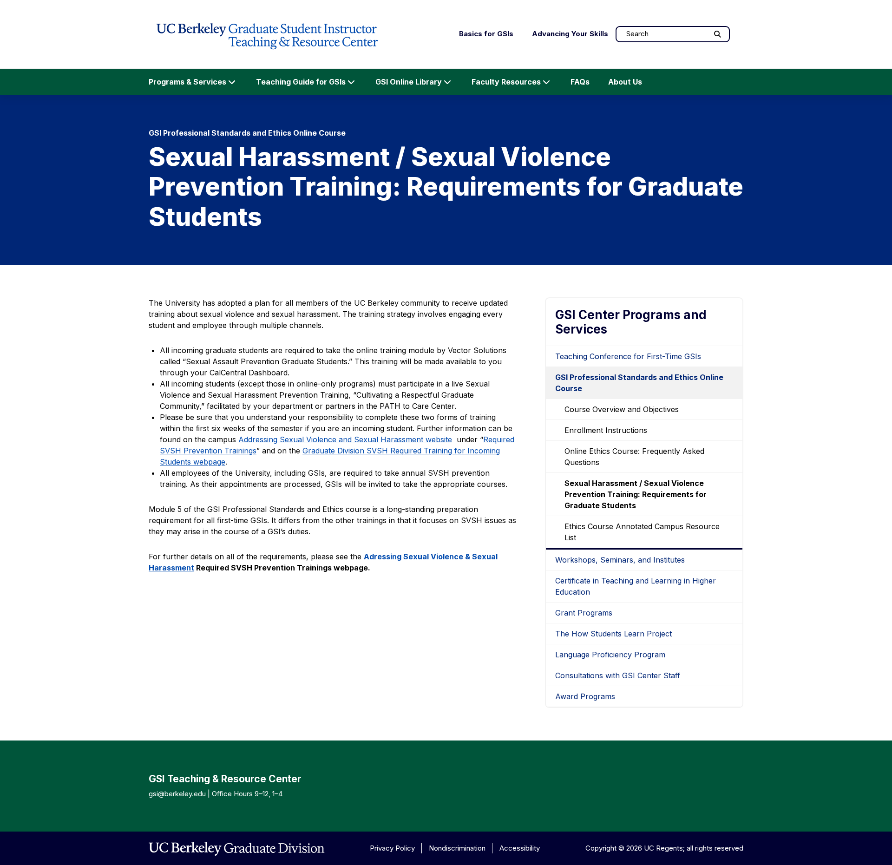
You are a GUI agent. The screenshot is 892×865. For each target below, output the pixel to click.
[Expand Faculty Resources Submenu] (546, 82)
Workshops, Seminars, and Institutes (620, 559)
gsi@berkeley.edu (177, 793)
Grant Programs (583, 612)
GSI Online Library (408, 81)
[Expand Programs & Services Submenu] (231, 82)
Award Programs (585, 696)
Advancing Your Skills (570, 33)
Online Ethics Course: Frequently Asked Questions (634, 456)
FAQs (580, 81)
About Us (625, 81)
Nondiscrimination (457, 848)
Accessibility (519, 848)
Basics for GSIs (486, 33)
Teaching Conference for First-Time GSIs (628, 356)
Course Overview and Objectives (621, 409)
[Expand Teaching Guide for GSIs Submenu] (351, 82)
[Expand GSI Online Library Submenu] (447, 82)
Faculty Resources (506, 81)
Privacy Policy (392, 848)
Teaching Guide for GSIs (301, 81)
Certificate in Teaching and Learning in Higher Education (635, 586)
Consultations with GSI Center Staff (617, 675)
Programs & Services (187, 81)
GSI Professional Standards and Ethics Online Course (639, 383)
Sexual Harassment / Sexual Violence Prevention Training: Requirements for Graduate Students (635, 494)
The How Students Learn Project (613, 633)
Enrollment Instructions (605, 430)
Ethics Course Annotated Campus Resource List (642, 532)
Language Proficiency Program (610, 654)
